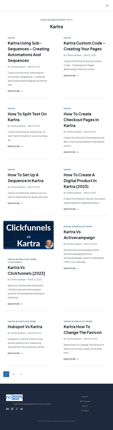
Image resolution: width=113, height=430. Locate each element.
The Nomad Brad (17, 67)
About (85, 406)
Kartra (11, 38)
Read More (15, 91)
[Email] (21, 409)
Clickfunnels (15, 262)
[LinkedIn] (12, 409)
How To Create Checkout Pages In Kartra (81, 119)
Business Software (26, 259)
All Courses (85, 401)
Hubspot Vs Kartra (25, 326)
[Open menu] (107, 5)
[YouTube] (7, 409)
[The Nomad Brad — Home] (32, 397)
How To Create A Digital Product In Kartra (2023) (80, 180)
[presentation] (28, 237)
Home (85, 396)
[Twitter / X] (16, 409)
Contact (85, 410)
